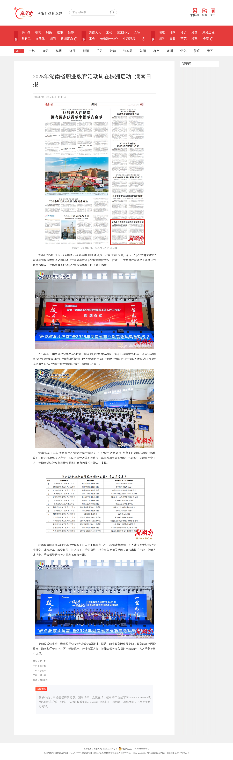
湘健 (162, 38)
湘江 (162, 32)
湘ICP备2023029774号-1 (106, 749)
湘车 (194, 38)
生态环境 (129, 38)
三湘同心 (123, 32)
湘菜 (194, 32)
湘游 (183, 32)
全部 (206, 38)
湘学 (173, 32)
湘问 (53, 38)
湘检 (109, 32)
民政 (173, 38)
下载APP (195, 15)
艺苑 (183, 38)
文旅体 (40, 38)
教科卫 (26, 38)
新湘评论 (67, 38)
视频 (38, 32)
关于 (212, 15)
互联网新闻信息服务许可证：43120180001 (63, 753)
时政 (49, 32)
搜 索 (113, 12)
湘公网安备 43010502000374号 (135, 749)
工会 (92, 38)
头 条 (26, 32)
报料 (204, 15)
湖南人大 (95, 32)
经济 (71, 32)
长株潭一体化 (109, 38)
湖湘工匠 (208, 32)
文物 (137, 32)
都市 (60, 32)
